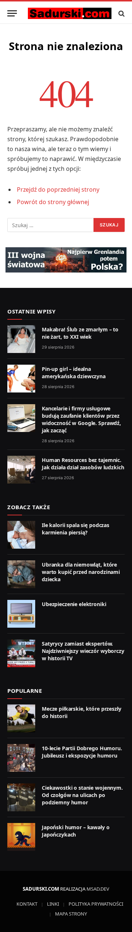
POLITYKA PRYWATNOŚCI (96, 904)
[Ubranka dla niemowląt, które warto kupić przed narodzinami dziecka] (21, 574)
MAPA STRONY (71, 913)
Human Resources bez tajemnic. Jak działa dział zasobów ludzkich (83, 463)
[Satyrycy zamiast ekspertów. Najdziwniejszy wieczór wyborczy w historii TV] (21, 653)
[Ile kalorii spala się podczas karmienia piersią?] (21, 535)
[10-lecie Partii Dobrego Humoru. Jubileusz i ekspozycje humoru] (21, 758)
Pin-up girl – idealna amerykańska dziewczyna (74, 372)
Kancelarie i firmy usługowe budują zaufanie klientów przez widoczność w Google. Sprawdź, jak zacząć (81, 419)
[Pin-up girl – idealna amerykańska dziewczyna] (21, 378)
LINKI (53, 904)
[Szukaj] (121, 13)
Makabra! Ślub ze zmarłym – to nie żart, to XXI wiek (80, 333)
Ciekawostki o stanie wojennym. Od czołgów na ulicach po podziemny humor (82, 795)
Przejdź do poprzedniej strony (58, 189)
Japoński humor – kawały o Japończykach (76, 831)
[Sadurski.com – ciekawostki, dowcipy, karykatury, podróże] (69, 13)
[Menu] (12, 13)
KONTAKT (26, 904)
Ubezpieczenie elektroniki (74, 604)
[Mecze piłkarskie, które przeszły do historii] (21, 718)
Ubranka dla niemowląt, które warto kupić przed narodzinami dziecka (81, 572)
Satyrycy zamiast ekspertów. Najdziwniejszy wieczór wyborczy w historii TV (83, 651)
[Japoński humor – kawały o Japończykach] (21, 837)
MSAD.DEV (98, 889)
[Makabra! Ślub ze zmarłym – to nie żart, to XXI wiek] (21, 339)
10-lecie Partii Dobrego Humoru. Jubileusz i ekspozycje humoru (82, 752)
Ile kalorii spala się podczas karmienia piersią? (75, 529)
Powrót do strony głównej (53, 202)
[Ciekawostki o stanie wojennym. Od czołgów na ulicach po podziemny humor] (21, 797)
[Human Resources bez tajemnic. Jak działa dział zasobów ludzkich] (21, 470)
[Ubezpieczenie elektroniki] (21, 614)
